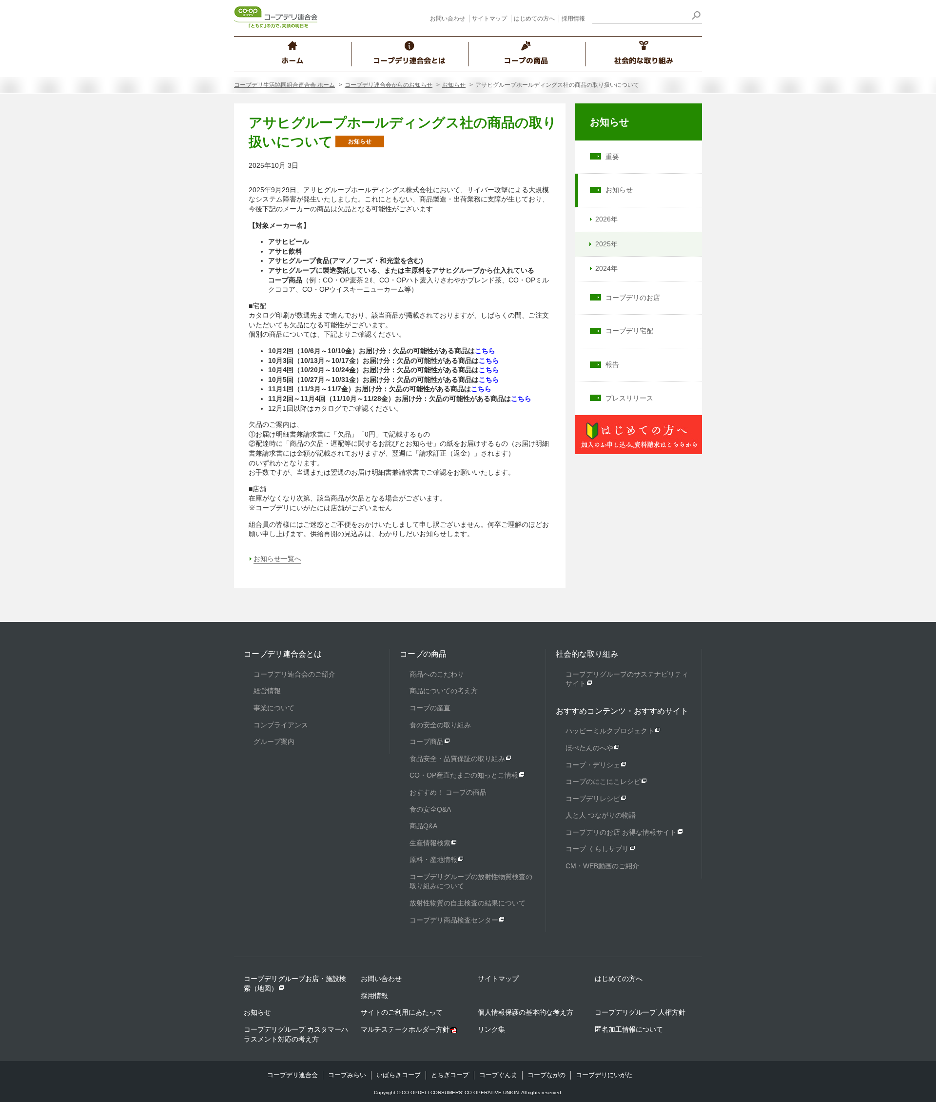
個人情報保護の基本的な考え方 (525, 1012)
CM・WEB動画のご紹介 (602, 866)
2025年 (606, 244)
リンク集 (491, 1029)
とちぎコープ (450, 1075)
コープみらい (347, 1075)
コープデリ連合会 (292, 1075)
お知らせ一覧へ (277, 558)
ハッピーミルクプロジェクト (610, 731)
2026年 (606, 219)
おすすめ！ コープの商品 (448, 792)
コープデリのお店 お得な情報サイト (621, 832)
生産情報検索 (430, 843)
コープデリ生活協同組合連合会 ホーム (284, 84)
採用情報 (573, 18)
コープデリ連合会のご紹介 (294, 674)
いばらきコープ (398, 1075)
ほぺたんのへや (589, 748)
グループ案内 (274, 741)
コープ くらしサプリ (597, 849)
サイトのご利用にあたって (402, 1012)
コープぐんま (498, 1075)
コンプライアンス (281, 725)
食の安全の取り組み (440, 725)
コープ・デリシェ (593, 765)
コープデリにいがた (604, 1075)
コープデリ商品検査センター (454, 920)
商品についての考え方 (444, 691)
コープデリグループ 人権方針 (640, 1012)
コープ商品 (427, 741)
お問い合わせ (447, 18)
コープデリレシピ (593, 798)
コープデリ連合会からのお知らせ (388, 84)
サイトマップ (489, 18)
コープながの (546, 1075)
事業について (274, 708)
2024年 (606, 268)
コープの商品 (423, 654)
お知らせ (454, 84)
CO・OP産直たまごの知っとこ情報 (464, 775)
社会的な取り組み (587, 654)
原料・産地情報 (433, 859)
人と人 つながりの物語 (601, 815)
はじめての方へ (534, 18)
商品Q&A (423, 826)
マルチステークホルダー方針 (405, 1029)
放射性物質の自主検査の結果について (468, 903)
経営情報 (267, 691)
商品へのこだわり (437, 674)
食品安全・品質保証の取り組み (457, 758)
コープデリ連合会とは (283, 654)
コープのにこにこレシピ (603, 781)
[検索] (696, 17)
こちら (485, 351)
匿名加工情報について (629, 1029)
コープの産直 (430, 708)
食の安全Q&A (430, 809)
